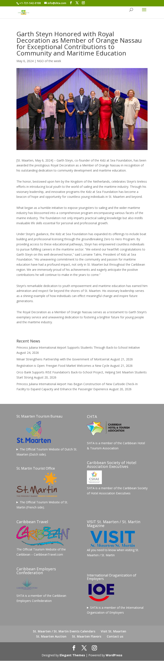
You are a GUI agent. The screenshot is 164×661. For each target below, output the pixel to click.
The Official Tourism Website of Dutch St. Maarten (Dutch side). (46, 451)
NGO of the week (49, 61)
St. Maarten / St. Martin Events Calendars (64, 631)
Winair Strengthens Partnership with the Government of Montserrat (63, 359)
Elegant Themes (72, 655)
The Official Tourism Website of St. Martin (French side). (42, 504)
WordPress (114, 655)
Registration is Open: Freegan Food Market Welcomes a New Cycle (62, 366)
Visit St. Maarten (113, 631)
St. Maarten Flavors (86, 636)
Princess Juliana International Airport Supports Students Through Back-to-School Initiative (78, 347)
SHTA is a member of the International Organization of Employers (115, 610)
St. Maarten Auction (51, 636)
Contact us (115, 636)
